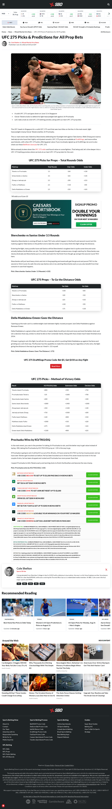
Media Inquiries (8, 740)
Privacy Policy (49, 765)
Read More (56, 366)
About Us (6, 724)
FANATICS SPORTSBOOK (25, 518)
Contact (5, 726)
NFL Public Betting (9, 754)
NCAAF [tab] (57, 22)
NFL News (105, 619)
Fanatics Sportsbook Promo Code (41, 740)
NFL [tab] (41, 22)
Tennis (39, 619)
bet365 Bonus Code (36, 729)
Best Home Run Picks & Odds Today (17, 623)
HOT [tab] (10, 23)
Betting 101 (89, 726)
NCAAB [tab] (103, 22)
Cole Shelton (15, 42)
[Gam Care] (34, 801)
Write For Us (7, 737)
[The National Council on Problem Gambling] (80, 802)
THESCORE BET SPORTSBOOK (27, 488)
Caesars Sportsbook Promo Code (41, 737)
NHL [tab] (88, 22)
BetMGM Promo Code (37, 724)
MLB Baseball (9, 619)
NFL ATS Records (8, 757)
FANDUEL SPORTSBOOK (25, 503)
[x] (106, 569)
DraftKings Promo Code (38, 732)
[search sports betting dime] (108, 4)
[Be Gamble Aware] (56, 802)
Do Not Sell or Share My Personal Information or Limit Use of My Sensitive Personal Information (56, 796)
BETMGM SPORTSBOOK (25, 473)
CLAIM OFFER (86, 224)
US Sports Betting (63, 726)
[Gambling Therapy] (42, 801)
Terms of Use (59, 765)
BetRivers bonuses (30, 144)
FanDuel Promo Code (37, 734)
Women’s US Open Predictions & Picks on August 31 (48, 624)
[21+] (28, 801)
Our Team (6, 729)
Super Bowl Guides (91, 724)
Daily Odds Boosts (9, 27)
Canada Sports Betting (64, 729)
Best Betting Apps (63, 734)
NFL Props (6, 751)
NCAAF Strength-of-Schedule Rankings (86, 27)
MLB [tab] (26, 22)
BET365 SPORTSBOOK (25, 480)
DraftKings (80, 139)
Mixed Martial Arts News (23, 32)
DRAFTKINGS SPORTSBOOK (27, 496)
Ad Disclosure (105, 32)
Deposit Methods (63, 737)
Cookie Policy (69, 765)
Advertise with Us (9, 732)
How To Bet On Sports (92, 729)
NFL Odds (6, 749)
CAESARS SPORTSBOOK (25, 511)
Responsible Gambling (10, 734)
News (10, 32)
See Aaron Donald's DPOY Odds (31, 27)
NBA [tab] (72, 22)
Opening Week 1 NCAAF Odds (57, 27)
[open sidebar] (3, 4)
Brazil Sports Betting (64, 732)
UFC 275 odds (40, 149)
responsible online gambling (86, 784)
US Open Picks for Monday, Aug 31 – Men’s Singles (81, 624)
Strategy (87, 732)
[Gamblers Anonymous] (69, 802)
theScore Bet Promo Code (39, 726)
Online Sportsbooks (64, 724)
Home (4, 32)
